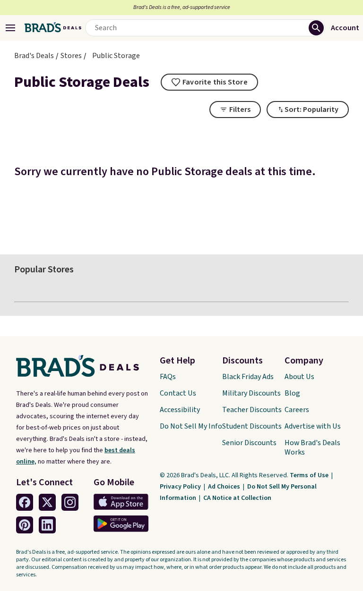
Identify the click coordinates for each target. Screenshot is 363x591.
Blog (292, 393)
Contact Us (178, 393)
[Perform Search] (316, 27)
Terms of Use (310, 475)
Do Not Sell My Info (191, 426)
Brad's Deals (34, 56)
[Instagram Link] (70, 502)
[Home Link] (53, 27)
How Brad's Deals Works (312, 447)
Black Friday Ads (248, 376)
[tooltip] (209, 82)
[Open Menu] (10, 27)
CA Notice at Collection (237, 498)
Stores (71, 56)
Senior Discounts (249, 442)
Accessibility (180, 409)
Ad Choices (225, 486)
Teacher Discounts (252, 409)
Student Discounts (252, 426)
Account (345, 28)
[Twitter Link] (47, 502)
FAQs (168, 376)
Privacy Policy (181, 486)
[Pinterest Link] (24, 525)
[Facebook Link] (24, 502)
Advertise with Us (313, 426)
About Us (299, 376)
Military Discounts (251, 393)
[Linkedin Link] (47, 525)
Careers (297, 409)
